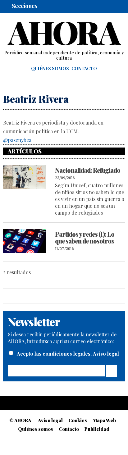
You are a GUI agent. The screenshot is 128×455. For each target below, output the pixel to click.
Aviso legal (106, 353)
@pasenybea (17, 140)
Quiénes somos (50, 68)
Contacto (84, 68)
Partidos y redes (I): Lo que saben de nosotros (84, 237)
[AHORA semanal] (64, 33)
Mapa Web (104, 420)
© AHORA (20, 420)
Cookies (77, 420)
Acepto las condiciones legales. (55, 353)
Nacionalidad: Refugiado (87, 170)
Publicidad (97, 429)
